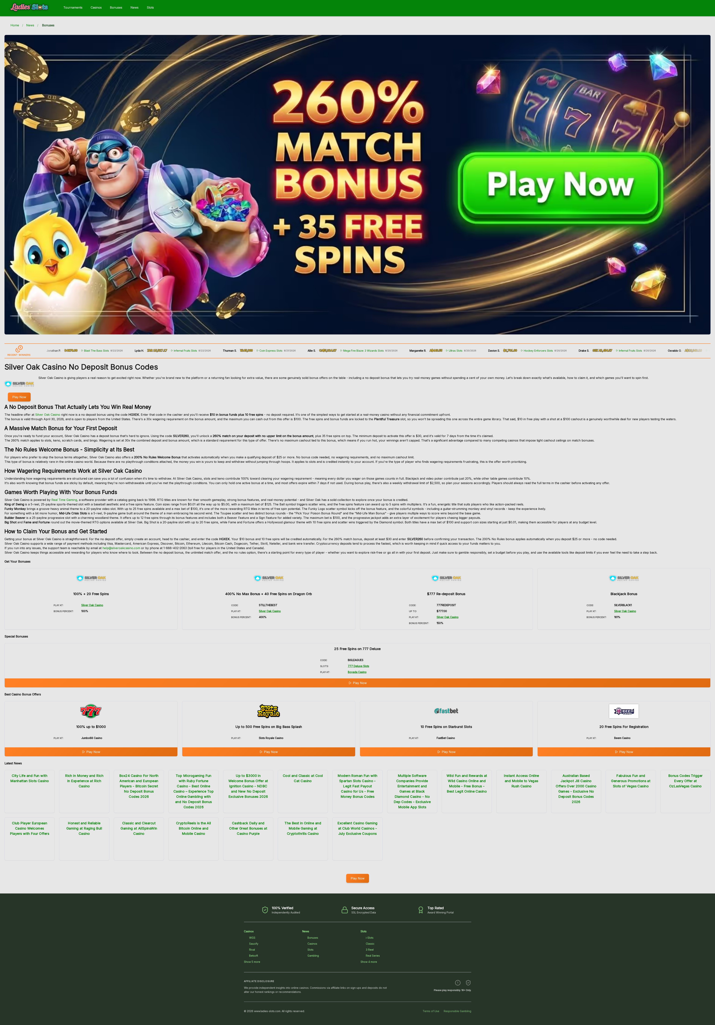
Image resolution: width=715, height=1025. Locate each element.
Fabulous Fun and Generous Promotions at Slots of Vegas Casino (630, 781)
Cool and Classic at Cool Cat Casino (303, 778)
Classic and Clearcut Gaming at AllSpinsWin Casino (139, 828)
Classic (370, 943)
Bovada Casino (357, 672)
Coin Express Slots (220, 350)
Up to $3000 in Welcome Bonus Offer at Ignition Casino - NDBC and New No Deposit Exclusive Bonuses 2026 (248, 786)
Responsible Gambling (457, 1011)
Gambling (313, 955)
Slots (150, 7)
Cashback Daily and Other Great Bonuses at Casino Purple (248, 828)
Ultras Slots (405, 350)
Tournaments (72, 7)
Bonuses (116, 7)
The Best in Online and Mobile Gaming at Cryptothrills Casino (303, 828)
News (134, 7)
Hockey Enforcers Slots (487, 350)
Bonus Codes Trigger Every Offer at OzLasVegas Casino (685, 781)
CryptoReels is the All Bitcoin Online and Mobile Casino (193, 828)
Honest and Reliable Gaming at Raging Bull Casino (84, 828)
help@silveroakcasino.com (121, 548)
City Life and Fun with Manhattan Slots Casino (29, 778)
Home (14, 25)
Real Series (373, 955)
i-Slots (369, 937)
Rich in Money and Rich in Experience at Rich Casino (84, 781)
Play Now (19, 397)
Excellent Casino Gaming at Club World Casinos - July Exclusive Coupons (357, 828)
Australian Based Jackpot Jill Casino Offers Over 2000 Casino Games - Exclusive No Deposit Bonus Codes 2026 (576, 789)
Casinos (96, 7)
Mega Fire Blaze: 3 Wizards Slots (312, 350)
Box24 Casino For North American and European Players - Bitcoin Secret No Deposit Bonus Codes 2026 (139, 786)
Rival (252, 949)
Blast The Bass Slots (45, 350)
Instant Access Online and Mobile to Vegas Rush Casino (521, 781)
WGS (252, 937)
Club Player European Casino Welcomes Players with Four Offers (29, 828)
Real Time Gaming (64, 500)
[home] (31, 13)
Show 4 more (369, 961)
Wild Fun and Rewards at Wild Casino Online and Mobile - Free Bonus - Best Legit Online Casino (467, 783)
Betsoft (253, 955)
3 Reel (370, 949)
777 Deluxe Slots (358, 666)
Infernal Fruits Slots (134, 350)
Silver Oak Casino (47, 414)
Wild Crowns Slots (669, 350)
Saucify (253, 943)
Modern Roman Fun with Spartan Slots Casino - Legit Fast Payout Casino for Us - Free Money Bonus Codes (357, 786)
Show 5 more (252, 961)
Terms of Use (431, 1011)
